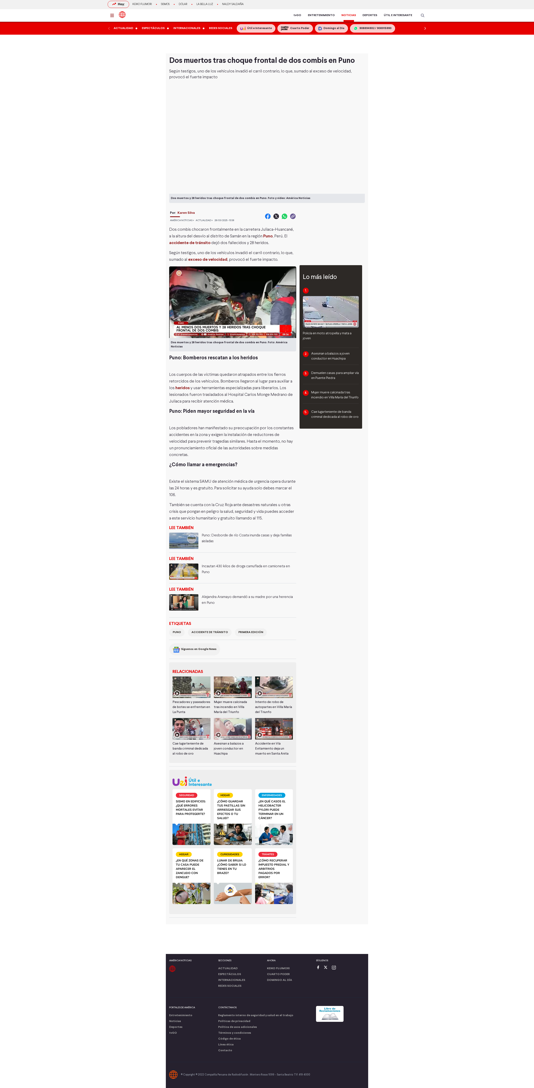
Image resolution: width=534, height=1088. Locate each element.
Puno (268, 236)
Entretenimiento (180, 1015)
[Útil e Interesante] (233, 781)
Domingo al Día (279, 980)
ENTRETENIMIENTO (321, 15)
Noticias (175, 1021)
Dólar (183, 4)
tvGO (297, 15)
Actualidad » (204, 220)
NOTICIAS (348, 15)
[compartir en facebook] (267, 216)
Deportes (176, 1027)
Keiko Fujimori (142, 4)
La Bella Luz (204, 4)
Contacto (225, 1050)
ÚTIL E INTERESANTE (398, 15)
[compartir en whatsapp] (284, 216)
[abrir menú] (113, 15)
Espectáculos (229, 974)
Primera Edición (250, 632)
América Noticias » (182, 220)
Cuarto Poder (278, 974)
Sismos (165, 4)
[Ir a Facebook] (319, 968)
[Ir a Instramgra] (335, 968)
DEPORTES (370, 15)
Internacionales (231, 980)
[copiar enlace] (293, 216)
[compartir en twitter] (276, 216)
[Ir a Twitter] (327, 968)
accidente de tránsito (189, 243)
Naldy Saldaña (233, 4)
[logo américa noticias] (122, 14)
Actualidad (228, 968)
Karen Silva (186, 212)
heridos (182, 388)
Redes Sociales (229, 986)
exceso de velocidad (207, 260)
